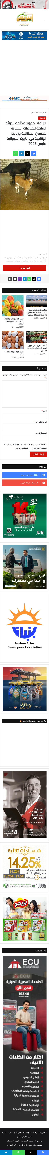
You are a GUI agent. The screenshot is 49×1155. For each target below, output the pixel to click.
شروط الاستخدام (13, 1141)
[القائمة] (45, 20)
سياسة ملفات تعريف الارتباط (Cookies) (28, 1145)
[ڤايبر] (20, 279)
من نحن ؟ (38, 1141)
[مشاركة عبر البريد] (15, 279)
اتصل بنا (10, 1145)
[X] (27, 153)
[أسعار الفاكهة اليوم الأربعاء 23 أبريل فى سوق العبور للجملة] (13, 305)
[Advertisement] (24, 69)
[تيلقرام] (25, 279)
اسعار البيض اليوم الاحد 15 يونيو (14, 353)
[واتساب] (15, 153)
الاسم (44, 411)
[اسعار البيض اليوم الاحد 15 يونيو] (13, 340)
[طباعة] (10, 279)
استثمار (34, 112)
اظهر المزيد (25, 268)
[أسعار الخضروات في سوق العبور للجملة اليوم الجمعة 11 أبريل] (36, 337)
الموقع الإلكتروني (41, 433)
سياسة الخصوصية (27, 1141)
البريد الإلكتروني (40, 422)
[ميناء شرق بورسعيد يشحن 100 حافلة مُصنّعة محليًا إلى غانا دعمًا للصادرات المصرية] (36, 301)
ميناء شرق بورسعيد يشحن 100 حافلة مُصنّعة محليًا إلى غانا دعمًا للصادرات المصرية (37, 312)
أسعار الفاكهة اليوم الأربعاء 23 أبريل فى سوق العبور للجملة (14, 321)
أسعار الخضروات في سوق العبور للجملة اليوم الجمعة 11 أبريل (37, 348)
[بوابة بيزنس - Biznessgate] (24, 19)
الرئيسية (41, 112)
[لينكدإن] (21, 153)
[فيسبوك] (33, 153)
